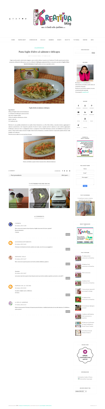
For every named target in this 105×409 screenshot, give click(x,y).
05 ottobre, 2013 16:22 (20, 244)
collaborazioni (39, 47)
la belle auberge (21, 302)
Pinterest (92, 108)
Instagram (85, 108)
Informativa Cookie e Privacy (85, 377)
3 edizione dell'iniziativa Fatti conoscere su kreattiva (88, 316)
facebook (78, 108)
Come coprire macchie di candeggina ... (38, 205)
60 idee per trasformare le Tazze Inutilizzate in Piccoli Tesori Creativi (88, 324)
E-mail (78, 114)
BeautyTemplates (24, 405)
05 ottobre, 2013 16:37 (20, 259)
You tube (85, 121)
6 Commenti (11, 170)
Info (92, 39)
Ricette (67, 39)
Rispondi (68, 234)
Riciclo (43, 39)
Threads (85, 127)
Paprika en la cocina (23, 285)
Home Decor (33, 39)
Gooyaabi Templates (45, 405)
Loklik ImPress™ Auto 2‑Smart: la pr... (59, 205)
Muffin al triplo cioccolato (16, 205)
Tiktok (78, 121)
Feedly (91, 121)
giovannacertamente (23, 242)
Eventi (59, 39)
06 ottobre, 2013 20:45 (20, 288)
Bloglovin (91, 114)
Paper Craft (22, 39)
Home (13, 39)
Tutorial (76, 39)
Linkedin (85, 114)
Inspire (85, 39)
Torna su (93, 405)
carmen (18, 223)
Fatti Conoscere (86, 272)
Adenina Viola (20, 256)
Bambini (51, 39)
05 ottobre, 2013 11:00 (20, 225)
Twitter (78, 127)
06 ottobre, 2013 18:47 (20, 273)
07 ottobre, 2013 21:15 (20, 304)
